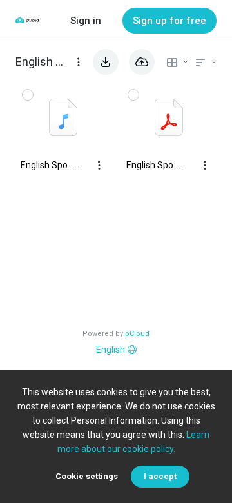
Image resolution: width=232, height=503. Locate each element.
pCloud (137, 334)
